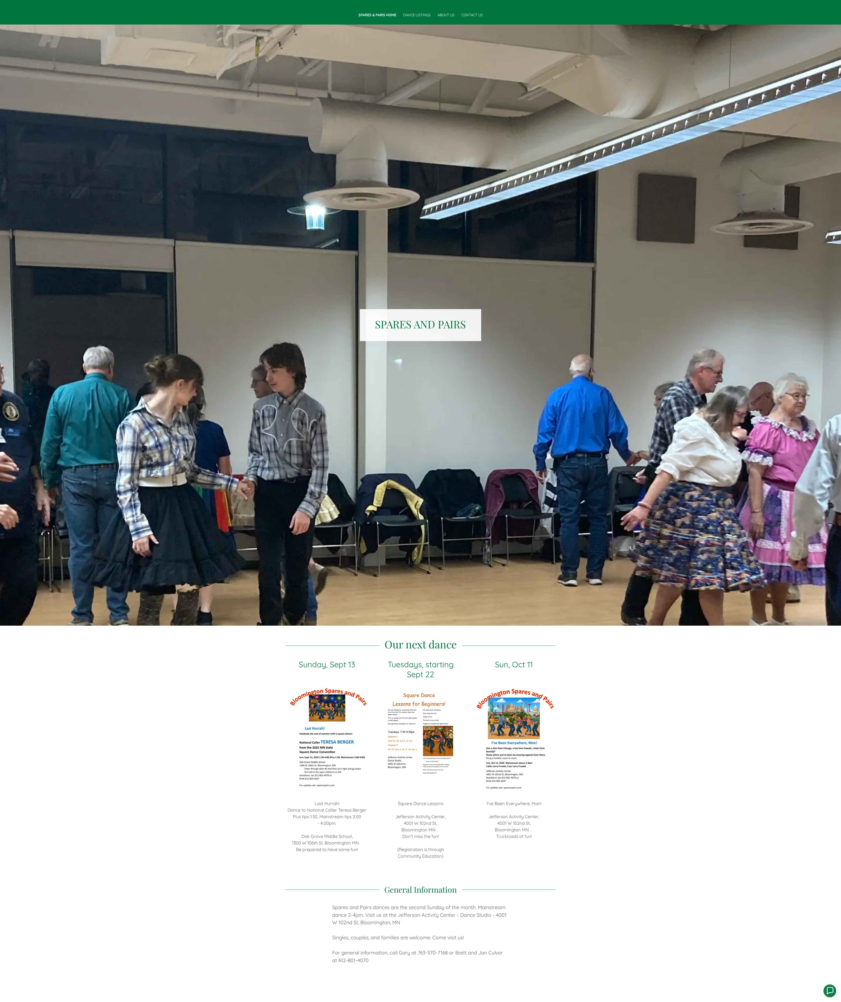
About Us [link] (446, 15)
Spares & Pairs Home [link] (377, 15)
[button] (829, 990)
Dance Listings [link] (417, 15)
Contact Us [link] (472, 15)
